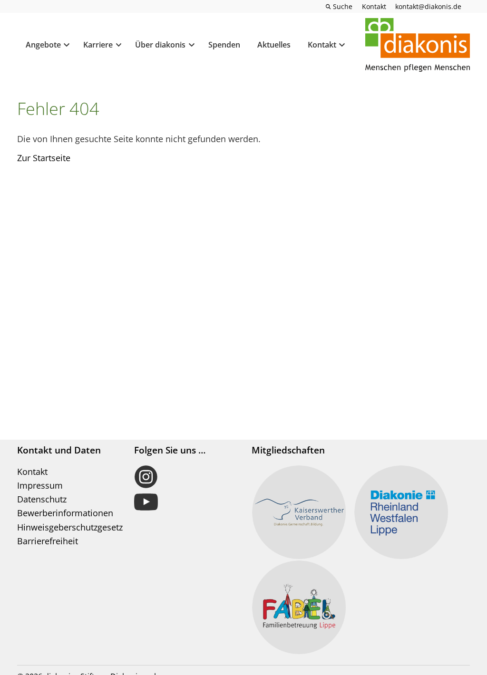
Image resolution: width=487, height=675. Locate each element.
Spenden (224, 44)
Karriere (98, 44)
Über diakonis (160, 44)
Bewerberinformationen (65, 513)
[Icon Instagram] (184, 477)
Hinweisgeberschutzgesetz (70, 527)
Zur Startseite (43, 158)
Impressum (40, 485)
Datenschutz (42, 499)
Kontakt (322, 44)
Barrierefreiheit (47, 541)
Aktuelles (274, 44)
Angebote (43, 44)
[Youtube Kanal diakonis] (184, 502)
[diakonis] (417, 45)
